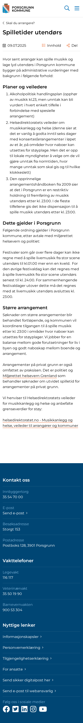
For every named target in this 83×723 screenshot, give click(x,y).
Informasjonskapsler (21, 637)
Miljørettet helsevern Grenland (30, 376)
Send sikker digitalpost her (27, 680)
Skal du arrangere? (20, 23)
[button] (67, 9)
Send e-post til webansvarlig (28, 691)
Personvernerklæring (22, 647)
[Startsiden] (18, 9)
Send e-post (14, 513)
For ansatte (13, 669)
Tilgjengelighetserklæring (26, 658)
